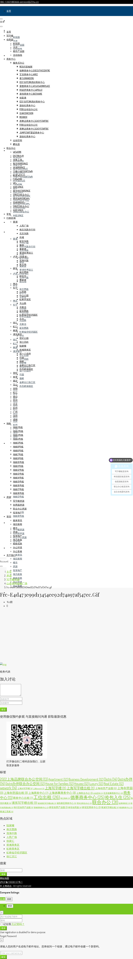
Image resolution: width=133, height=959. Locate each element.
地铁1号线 (18, 427)
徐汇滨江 (11, 856)
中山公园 (24, 295)
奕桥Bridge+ (19, 202)
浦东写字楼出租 (24, 803)
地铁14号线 (18, 477)
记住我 (7, 924)
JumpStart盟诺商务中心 (31, 132)
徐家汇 (10, 841)
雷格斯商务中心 (41, 807)
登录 (3, 928)
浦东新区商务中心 (66, 803)
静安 (15, 268)
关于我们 (11, 555)
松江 (15, 392)
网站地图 (4, 878)
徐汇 (15, 339)
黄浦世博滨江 (26, 269)
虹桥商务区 (124, 803)
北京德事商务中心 (113, 793)
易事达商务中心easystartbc (33, 121)
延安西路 (24, 328)
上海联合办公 (84, 792)
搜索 (3, 874)
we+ (15, 183)
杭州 (15, 424)
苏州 (15, 400)
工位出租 (46, 797)
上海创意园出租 (16, 793)
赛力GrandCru (26, 78)
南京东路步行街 (27, 246)
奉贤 (15, 376)
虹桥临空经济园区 (28, 331)
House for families (59, 783)
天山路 (22, 303)
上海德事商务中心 (62, 793)
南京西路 (24, 289)
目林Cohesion (26, 113)
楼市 (15, 562)
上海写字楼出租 (80, 788)
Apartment (58, 779)
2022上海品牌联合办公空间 (24, 779)
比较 (2, 899)
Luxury (96, 783)
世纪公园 (24, 338)
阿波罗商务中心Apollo (30, 90)
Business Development (85, 779)
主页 (9, 571)
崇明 (15, 388)
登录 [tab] (10, 906)
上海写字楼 (55, 788)
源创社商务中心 (27, 105)
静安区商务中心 (91, 807)
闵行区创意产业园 (23, 807)
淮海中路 (24, 260)
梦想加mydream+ (21, 198)
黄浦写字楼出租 (110, 807)
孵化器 (16, 144)
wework (17, 152)
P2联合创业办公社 (28, 109)
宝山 (15, 384)
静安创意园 (75, 807)
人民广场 (24, 225)
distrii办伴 (18, 155)
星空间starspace (21, 190)
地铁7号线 (18, 454)
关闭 (9, 899)
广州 (15, 411)
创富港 (22, 97)
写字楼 (9, 20)
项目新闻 (17, 558)
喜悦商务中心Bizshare (30, 93)
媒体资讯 (17, 554)
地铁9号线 (18, 458)
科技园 (16, 37)
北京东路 (24, 233)
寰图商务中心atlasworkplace (34, 86)
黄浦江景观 (6, 811)
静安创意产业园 (58, 807)
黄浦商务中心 (125, 807)
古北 (21, 335)
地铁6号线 (18, 450)
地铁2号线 (18, 431)
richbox (23, 117)
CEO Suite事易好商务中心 (32, 82)
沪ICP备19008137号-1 (11, 882)
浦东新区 (17, 334)
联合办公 (11, 148)
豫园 (21, 245)
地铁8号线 (18, 446)
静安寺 (22, 276)
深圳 (15, 415)
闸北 (15, 300)
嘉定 (15, 380)
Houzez (81, 783)
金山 (15, 396)
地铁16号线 (18, 485)
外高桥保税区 (26, 386)
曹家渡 (22, 280)
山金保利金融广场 (16, 583)
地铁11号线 (18, 466)
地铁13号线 (18, 496)
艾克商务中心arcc (28, 74)
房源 (8, 522)
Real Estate (114, 783)
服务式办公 (18, 62)
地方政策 (17, 574)
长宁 (15, 304)
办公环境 (17, 547)
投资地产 (17, 570)
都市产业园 (18, 51)
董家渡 (22, 249)
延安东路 (24, 258)
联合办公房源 (20, 508)
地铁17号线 (18, 489)
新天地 (22, 264)
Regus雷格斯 (25, 66)
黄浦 (15, 238)
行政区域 (11, 232)
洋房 (15, 41)
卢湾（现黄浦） (21, 256)
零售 (8, 222)
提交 (3, 709)
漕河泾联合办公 (84, 803)
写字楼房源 (18, 529)
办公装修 (17, 551)
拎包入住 (117, 797)
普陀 (15, 373)
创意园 (9, 39)
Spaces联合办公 (21, 194)
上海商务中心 (38, 793)
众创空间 (17, 140)
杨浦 (15, 347)
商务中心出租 (23, 798)
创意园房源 (18, 533)
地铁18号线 (18, 516)
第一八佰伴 (25, 353)
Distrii (110, 779)
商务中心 (11, 59)
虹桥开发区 (25, 299)
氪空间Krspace (20, 163)
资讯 (8, 548)
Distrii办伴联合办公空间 (25, 783)
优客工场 (17, 159)
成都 (15, 419)
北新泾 (22, 324)
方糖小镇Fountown (23, 171)
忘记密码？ (18, 924)
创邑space (18, 215)
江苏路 (22, 291)
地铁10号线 (18, 462)
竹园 (21, 374)
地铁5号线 (18, 442)
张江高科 (24, 359)
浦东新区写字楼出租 (47, 803)
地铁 (8, 443)
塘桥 (21, 378)
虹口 (15, 343)
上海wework (38, 788)
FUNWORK (17, 184)
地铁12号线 (18, 470)
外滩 (21, 237)
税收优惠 (17, 543)
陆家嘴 (22, 345)
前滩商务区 (25, 349)
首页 (8, 11)
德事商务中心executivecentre (34, 70)
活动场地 (17, 48)
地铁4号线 (18, 438)
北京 (15, 404)
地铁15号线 (18, 481)
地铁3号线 (18, 435)
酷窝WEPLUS (19, 175)
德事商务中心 (87, 797)
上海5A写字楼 (25, 788)
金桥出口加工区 (27, 382)
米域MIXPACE (19, 167)
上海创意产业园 (106, 788)
